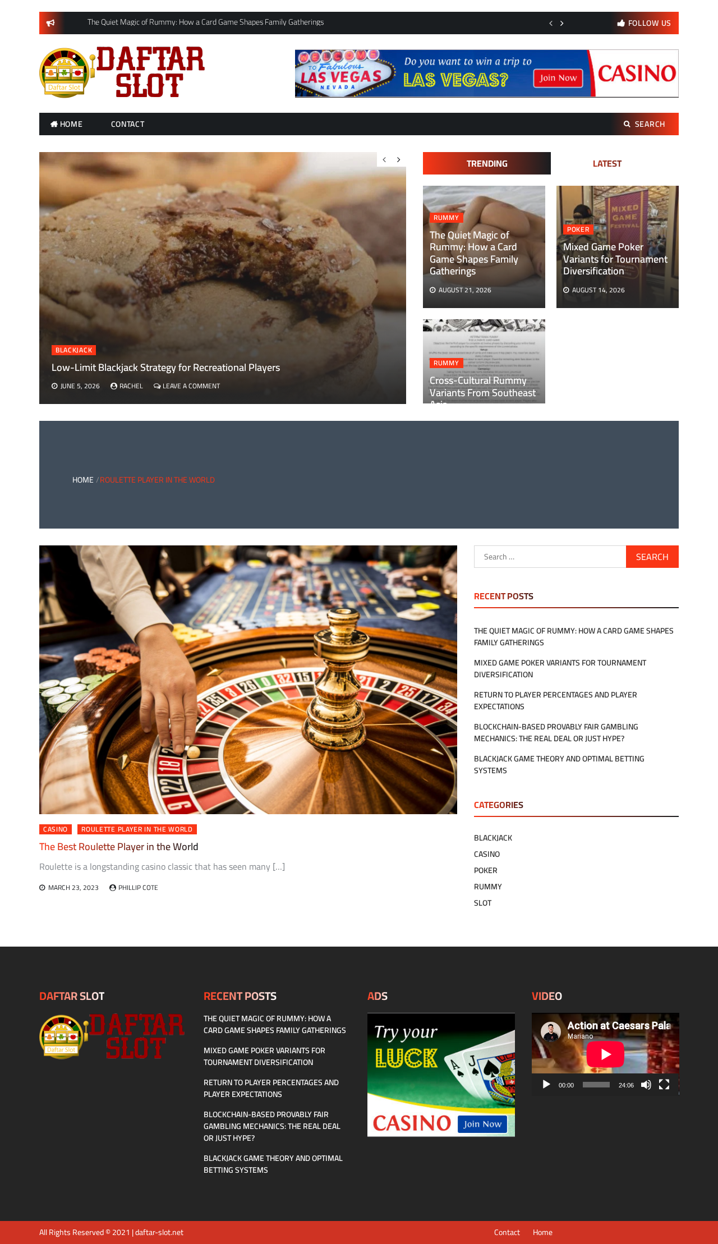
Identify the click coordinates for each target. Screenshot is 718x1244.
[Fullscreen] (664, 1084)
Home (71, 124)
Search (650, 124)
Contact (128, 124)
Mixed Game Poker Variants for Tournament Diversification (615, 258)
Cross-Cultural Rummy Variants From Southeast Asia (483, 392)
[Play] (546, 1084)
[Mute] (646, 1084)
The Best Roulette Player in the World (119, 846)
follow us (649, 23)
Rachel (131, 385)
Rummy (446, 218)
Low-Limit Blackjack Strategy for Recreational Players (166, 367)
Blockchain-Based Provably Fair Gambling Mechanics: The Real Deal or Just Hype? (556, 732)
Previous (551, 23)
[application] (605, 1054)
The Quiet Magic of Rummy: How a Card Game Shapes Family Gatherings (474, 253)
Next (562, 23)
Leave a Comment (191, 385)
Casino (55, 829)
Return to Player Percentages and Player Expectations (555, 700)
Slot (482, 903)
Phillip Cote (138, 887)
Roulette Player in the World (137, 829)
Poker (578, 229)
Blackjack (74, 350)
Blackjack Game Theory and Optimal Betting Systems (559, 764)
